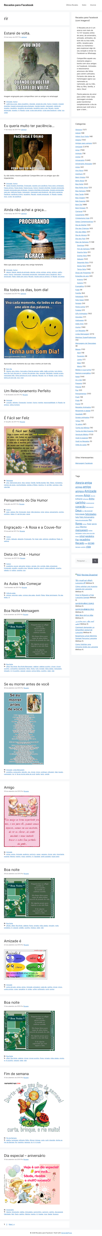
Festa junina (80, 307)
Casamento (80, 215)
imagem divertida (44, 188)
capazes (44, 854)
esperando (22, 668)
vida (60, 485)
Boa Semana (80, 191)
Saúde (50, 1214)
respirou (41, 485)
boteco (28, 566)
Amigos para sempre (83, 143)
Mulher (77, 536)
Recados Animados (83, 407)
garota (94, 524)
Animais (78, 153)
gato (54, 854)
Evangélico (79, 286)
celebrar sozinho (44, 666)
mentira (40, 402)
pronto (62, 1058)
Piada (14, 276)
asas (7, 512)
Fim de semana (16, 1074)
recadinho (13, 108)
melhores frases (16, 192)
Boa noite (12, 870)
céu (29, 772)
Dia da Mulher (81, 225)
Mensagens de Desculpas (85, 343)
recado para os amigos (42, 276)
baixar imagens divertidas (14, 185)
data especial (90, 507)
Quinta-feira (82, 256)
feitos (28, 668)
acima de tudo (11, 987)
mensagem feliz (9, 375)
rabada (6, 570)
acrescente (17, 772)
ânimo (17, 371)
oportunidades (21, 485)
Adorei (78, 133)
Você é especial (81, 438)
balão (41, 371)
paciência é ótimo (17, 194)
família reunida (41, 482)
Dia (17, 512)
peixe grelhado (50, 568)
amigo (49, 272)
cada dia (44, 987)
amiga (38, 272)
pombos (7, 514)
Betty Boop (79, 181)
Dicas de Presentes (83, 273)
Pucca (77, 404)
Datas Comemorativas (84, 222)
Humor (15, 101)
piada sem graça (22, 276)
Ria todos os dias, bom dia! (26, 290)
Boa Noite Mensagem (21, 611)
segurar (22, 671)
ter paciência (17, 196)
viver (22, 378)
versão (47, 774)
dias (37, 373)
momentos (58, 482)
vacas (28, 514)
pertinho (28, 856)
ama (7, 482)
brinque (37, 1140)
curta (42, 1140)
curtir (47, 1140)
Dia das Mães (80, 232)
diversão (32, 104)
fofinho (84, 524)
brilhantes (85, 499)
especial (42, 373)
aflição (8, 925)
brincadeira (29, 1212)
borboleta (15, 1140)
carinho (51, 1212)
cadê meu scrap (11, 104)
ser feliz (49, 485)
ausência (26, 854)
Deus (78, 510)
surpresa (55, 485)
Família (33, 482)
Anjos (77, 167)
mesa (23, 856)
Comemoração (90, 503)
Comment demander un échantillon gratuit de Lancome (84, 629)
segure (28, 671)
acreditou (9, 772)
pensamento (54, 512)
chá (38, 566)
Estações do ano (82, 276)
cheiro (8, 539)
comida (42, 566)
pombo (61, 512)
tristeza (33, 928)
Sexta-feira (81, 266)
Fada (77, 290)
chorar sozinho (34, 1058)
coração (9, 402)
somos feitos (35, 671)
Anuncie (93, 5)
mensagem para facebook (39, 192)
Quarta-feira (82, 252)
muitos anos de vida (88, 533)
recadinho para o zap (40, 108)
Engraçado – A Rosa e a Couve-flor (32, 527)
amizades (79, 496)
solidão (21, 928)
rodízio (13, 570)
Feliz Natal (79, 300)
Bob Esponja (80, 201)
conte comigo (8, 989)
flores (33, 668)
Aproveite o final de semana (29, 371)
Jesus (77, 527)
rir (18, 110)
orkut (82, 536)
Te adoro (79, 424)
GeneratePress (66, 1233)
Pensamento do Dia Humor (26, 500)
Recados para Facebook (18, 5)
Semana (77, 547)
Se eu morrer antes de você (26, 684)
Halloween (79, 320)
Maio (79, 363)
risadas (59, 194)
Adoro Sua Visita (82, 136)
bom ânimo (58, 371)
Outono (80, 283)
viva (18, 378)
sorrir (47, 989)
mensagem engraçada (29, 274)
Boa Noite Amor (81, 188)
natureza (27, 1142)
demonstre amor (15, 482)
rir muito (38, 1142)
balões (22, 1212)
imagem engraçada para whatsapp (22, 106)
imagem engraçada (57, 188)
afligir (8, 666)
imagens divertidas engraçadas (38, 190)
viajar (49, 671)
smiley (30, 989)
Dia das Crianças (82, 228)
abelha (8, 1140)
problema (7, 928)
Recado (50, 108)
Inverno (80, 280)
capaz (38, 854)
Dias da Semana (82, 242)
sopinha (19, 570)
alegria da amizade (23, 272)
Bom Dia (9, 369)
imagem (55, 104)
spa (24, 570)
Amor (77, 150)
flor (33, 539)
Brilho (27, 1140)
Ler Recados (80, 331)
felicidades (90, 514)
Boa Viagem (80, 198)
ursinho (83, 547)
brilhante (22, 1140)
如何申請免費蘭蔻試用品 (84, 609)
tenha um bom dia (10, 378)
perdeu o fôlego (32, 485)
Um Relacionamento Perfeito (27, 391)
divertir (38, 595)
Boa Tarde (79, 194)
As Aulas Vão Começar (22, 583)
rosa (45, 1214)
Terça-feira (81, 269)
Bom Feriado (80, 208)
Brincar (32, 1140)
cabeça (12, 512)
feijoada (30, 568)
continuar (44, 772)
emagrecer (53, 566)
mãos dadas (49, 668)
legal (28, 512)
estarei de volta (41, 104)
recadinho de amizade (25, 108)
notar (42, 512)
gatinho (21, 1214)
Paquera (78, 383)
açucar (16, 566)
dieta (47, 566)
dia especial (59, 1212)
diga (23, 482)
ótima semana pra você (23, 375)
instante (6, 856)
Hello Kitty (79, 324)
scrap (27, 110)
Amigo (9, 787)
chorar (53, 666)
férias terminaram (51, 595)
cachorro (32, 854)
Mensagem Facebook (84, 463)
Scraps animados (82, 417)
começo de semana (28, 373)
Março (79, 366)
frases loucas (28, 188)
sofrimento (41, 989)
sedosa (6, 541)
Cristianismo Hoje (82, 218)
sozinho (44, 671)
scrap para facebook (50, 110)
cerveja (33, 566)
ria (45, 375)
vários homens (15, 405)
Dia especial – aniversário (24, 1155)
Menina (12, 856)
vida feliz (7, 487)
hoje (37, 668)
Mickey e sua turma (83, 370)
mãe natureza (35, 512)
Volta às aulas (11, 593)
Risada (22, 110)
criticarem (51, 772)
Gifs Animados (81, 314)
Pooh (77, 397)
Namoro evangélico (83, 373)
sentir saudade (46, 856)
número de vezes (10, 485)
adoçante (22, 566)
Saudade (37, 856)
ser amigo (61, 276)
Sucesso (56, 1214)
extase (28, 482)
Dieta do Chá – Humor (22, 554)
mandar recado (40, 106)
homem (29, 402)
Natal (77, 377)
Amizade (9, 101)
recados (14, 110)
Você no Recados (82, 441)
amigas (43, 272)
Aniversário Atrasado (83, 164)
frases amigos (9, 188)
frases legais (18, 188)
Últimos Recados (72, 5)
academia (9, 566)
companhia (14, 668)
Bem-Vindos (80, 177)
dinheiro (15, 402)
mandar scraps (58, 373)
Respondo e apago (82, 411)
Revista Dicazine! (89, 575)
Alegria (14, 272)
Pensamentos (80, 394)
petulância (52, 539)
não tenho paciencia (55, 192)
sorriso (60, 375)
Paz (76, 390)
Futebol (78, 310)
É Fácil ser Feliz (16, 418)
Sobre (84, 5)
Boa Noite (9, 664)
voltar (59, 110)
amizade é (36, 987)
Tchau (77, 421)
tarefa (38, 774)
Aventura (79, 174)
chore (38, 772)
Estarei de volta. (17, 33)
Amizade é (12, 941)
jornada (41, 668)
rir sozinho (16, 671)
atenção (24, 772)
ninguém (7, 671)
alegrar (8, 272)
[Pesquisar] (95, 561)
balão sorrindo (49, 371)
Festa (16, 1214)
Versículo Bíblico (81, 435)
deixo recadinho (23, 104)
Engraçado (27, 185)
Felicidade (49, 373)
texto (42, 774)
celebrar (35, 666)
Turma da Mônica (82, 428)
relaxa (12, 514)
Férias (43, 595)
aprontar (15, 595)
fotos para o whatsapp (56, 185)
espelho (14, 568)
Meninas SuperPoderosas (85, 337)
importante (60, 854)
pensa (47, 512)
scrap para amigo (36, 110)
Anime (77, 157)
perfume (45, 539)
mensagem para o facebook (47, 274)
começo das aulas (29, 595)
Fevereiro (80, 356)
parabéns (89, 536)
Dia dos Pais (80, 239)
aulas (20, 595)
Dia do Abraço (81, 235)
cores (16, 989)
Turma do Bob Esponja (84, 431)
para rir (42, 568)
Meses (78, 349)
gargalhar (22, 989)
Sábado (80, 259)
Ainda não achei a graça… (25, 210)
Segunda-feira (83, 262)
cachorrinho (37, 1212)
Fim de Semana (11, 1138)
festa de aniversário (81, 520)
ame (13, 371)
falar (56, 772)
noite (56, 925)
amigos (54, 272)
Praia (77, 400)
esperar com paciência (39, 185)
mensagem (49, 106)
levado (60, 772)
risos (5, 196)
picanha (58, 568)
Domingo (80, 245)
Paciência (7, 194)
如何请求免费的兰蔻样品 (84, 604)
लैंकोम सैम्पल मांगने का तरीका (84, 615)
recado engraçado (43, 194)
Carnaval (78, 211)
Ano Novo (79, 171)
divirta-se (59, 1140)
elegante (20, 539)
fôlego (52, 482)
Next (12, 1224)
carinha (49, 987)
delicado (14, 539)
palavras (35, 375)
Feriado (78, 303)
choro (60, 987)
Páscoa (78, 387)
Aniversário (10, 1210)
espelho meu (22, 568)
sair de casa (21, 514)
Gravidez (79, 317)
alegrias (32, 272)
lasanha (36, 568)
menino (18, 856)
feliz (48, 482)
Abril (79, 353)
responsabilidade (49, 402)
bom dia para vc (15, 373)
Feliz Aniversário (86, 517)
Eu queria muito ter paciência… (29, 126)
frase (89, 524)
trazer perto (55, 856)
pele (40, 539)
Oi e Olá (78, 380)
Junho (79, 360)
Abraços (78, 130)
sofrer (35, 989)
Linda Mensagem (18, 770)
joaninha (21, 1142)
